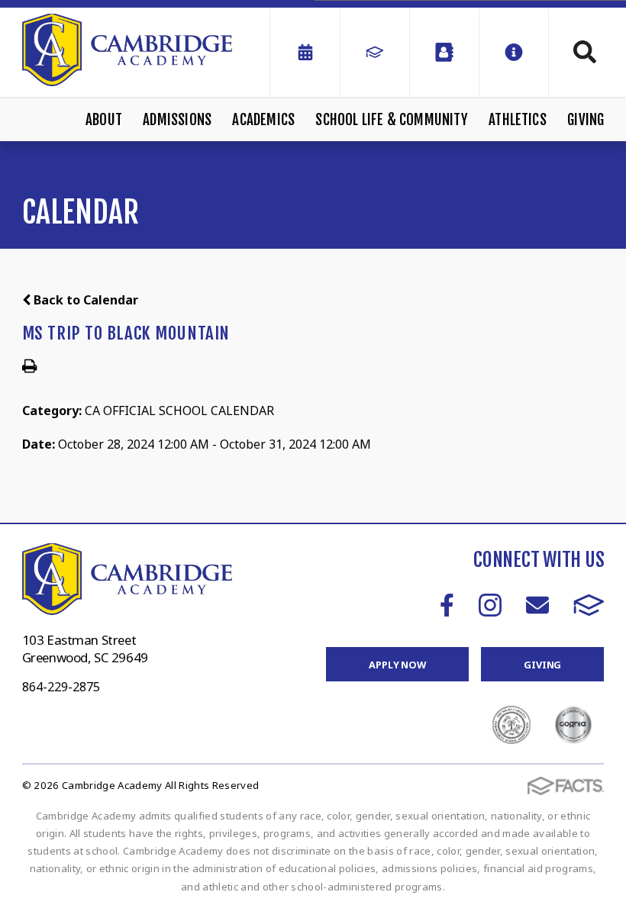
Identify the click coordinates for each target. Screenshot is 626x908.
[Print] (29, 367)
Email (537, 605)
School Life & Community (391, 120)
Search (576, 51)
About (104, 120)
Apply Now (397, 664)
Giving (585, 120)
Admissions (177, 120)
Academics (263, 120)
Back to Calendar (84, 299)
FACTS (589, 605)
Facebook (447, 605)
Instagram (490, 605)
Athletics (518, 120)
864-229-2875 (61, 686)
